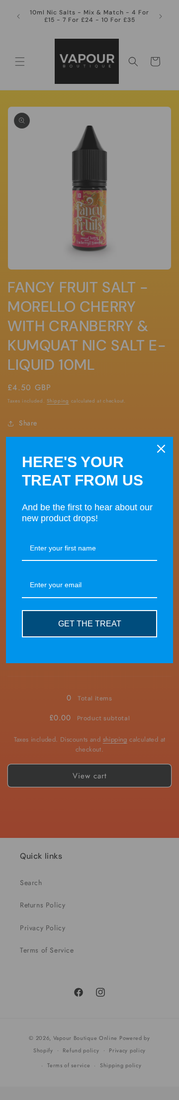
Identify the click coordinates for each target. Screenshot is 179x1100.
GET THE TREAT (89, 623)
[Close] (161, 449)
